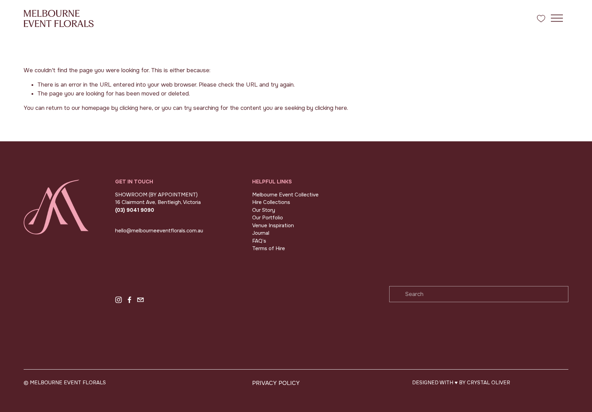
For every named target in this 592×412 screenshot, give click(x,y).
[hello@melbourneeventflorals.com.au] (140, 299)
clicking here (136, 108)
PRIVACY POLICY (276, 383)
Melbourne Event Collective (285, 194)
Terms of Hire (268, 248)
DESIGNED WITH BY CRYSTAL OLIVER (461, 382)
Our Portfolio (267, 217)
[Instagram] (118, 299)
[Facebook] (129, 299)
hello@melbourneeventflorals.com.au (159, 230)
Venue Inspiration (273, 225)
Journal (260, 233)
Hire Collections (271, 202)
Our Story (263, 210)
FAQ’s (259, 240)
